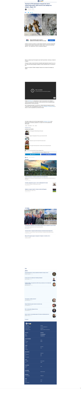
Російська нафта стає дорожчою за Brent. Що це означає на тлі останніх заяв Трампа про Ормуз (38, 283)
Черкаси (26, 342)
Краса (26, 381)
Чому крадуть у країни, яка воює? (30, 298)
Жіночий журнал (27, 382)
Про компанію (27, 325)
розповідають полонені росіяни (48, 106)
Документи (41, 328)
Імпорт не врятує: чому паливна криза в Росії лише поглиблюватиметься (37, 314)
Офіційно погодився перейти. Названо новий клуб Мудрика (35, 189)
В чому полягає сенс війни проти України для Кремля (33, 277)
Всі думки (26, 319)
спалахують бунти (46, 121)
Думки (26, 270)
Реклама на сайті (27, 328)
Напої (41, 366)
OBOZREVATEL (30, 100)
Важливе (27, 159)
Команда (41, 325)
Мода (41, 381)
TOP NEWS (27, 208)
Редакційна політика (27, 127)
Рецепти (26, 366)
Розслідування (42, 334)
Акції (25, 362)
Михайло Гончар (27, 315)
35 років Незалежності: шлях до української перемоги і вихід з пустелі (36, 272)
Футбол (26, 346)
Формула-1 (26, 349)
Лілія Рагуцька (29, 8)
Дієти (26, 367)
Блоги (26, 335)
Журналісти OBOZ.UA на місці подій (45, 329)
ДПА (41, 354)
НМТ (41, 355)
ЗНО (25, 355)
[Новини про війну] (26, 157)
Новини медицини (27, 375)
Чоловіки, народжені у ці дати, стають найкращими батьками (36, 182)
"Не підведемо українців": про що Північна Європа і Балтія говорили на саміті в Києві (40, 225)
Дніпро (41, 341)
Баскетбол (41, 346)
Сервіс (41, 362)
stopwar (36, 125)
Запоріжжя (26, 341)
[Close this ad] (80, 388)
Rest (26, 268)
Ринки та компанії (27, 371)
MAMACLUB (41, 375)
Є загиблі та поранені (28, 237)
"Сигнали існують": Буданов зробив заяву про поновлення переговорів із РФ (38, 230)
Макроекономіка (42, 371)
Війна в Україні (30, 125)
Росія (33, 125)
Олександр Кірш (27, 310)
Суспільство (42, 335)
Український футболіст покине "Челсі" (30, 190)
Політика (41, 332)
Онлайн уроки (27, 354)
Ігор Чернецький (27, 305)
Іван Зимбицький (27, 300)
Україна (26, 125)
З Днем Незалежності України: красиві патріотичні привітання (36, 176)
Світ (26, 334)
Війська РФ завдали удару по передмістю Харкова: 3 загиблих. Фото (37, 235)
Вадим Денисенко (27, 285)
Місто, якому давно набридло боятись (31, 309)
